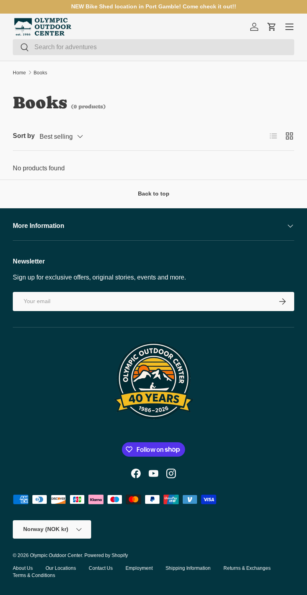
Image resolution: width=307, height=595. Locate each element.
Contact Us (101, 568)
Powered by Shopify (106, 555)
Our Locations (61, 568)
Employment (139, 568)
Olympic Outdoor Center (56, 555)
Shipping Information (188, 568)
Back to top (153, 193)
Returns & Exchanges (247, 568)
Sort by (24, 135)
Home (19, 73)
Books (40, 73)
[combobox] (153, 47)
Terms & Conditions (34, 575)
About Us (23, 568)
